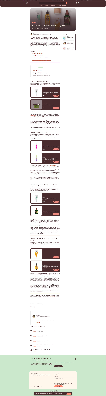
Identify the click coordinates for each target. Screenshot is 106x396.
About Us (56, 374)
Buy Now (55, 95)
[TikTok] (41, 386)
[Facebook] (31, 386)
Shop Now (58, 386)
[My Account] (74, 3)
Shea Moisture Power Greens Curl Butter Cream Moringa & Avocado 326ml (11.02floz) (50, 105)
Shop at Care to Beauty (62, 5)
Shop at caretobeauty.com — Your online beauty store (16, 0)
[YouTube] (38, 386)
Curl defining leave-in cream (37, 53)
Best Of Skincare (45, 5)
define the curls (33, 115)
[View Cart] (76, 3)
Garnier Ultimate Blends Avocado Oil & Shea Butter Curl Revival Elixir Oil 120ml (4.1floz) (50, 211)
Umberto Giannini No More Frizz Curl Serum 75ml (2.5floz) (50, 147)
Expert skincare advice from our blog (42, 0)
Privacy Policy (44, 394)
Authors (57, 5)
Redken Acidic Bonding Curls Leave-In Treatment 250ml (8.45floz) (50, 199)
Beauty (41, 5)
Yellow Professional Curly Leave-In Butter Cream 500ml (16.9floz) (50, 93)
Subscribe (58, 366)
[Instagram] (34, 386)
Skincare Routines (52, 5)
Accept (69, 393)
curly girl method (53, 296)
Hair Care (34, 22)
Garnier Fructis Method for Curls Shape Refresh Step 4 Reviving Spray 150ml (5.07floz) (50, 159)
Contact (56, 376)
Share (34, 306)
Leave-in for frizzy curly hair (37, 55)
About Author (49, 34)
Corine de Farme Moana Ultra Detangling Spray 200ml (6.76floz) (50, 267)
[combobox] (52, 3)
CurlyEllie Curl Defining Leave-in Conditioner (49, 255)
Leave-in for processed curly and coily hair (40, 58)
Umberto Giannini (53, 165)
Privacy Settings (58, 378)
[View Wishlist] (73, 3)
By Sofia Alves (35, 33)
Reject (65, 393)
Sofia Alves (38, 315)
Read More (38, 322)
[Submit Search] (66, 3)
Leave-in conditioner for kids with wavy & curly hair (41, 60)
